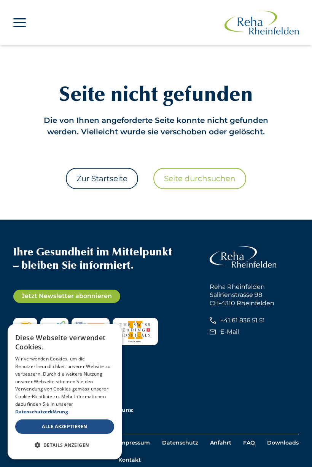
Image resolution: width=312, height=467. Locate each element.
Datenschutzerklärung (41, 411)
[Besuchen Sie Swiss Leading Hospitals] (135, 331)
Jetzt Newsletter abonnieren (67, 296)
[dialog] (65, 391)
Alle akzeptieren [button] (64, 426)
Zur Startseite (101, 178)
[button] (64, 445)
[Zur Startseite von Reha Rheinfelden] (261, 23)
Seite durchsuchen (200, 178)
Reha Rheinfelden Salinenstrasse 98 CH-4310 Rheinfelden (242, 295)
